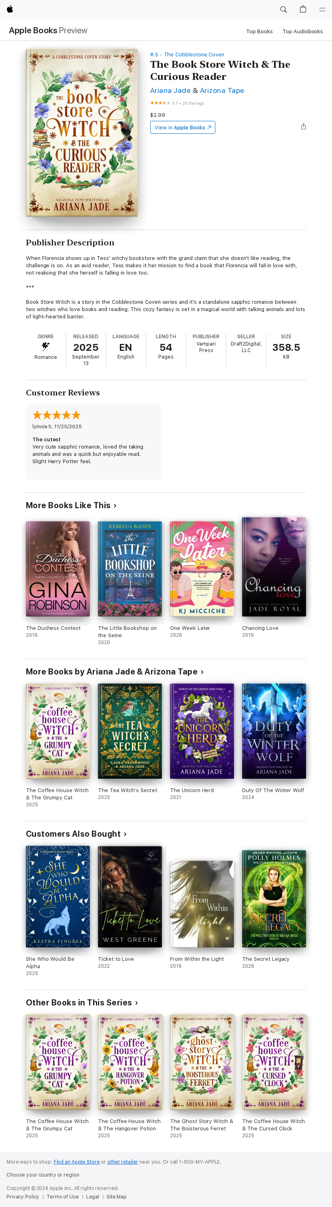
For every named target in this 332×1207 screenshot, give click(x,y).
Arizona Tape (222, 90)
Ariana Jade (170, 90)
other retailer (122, 1162)
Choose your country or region (42, 1175)
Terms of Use (63, 1197)
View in (180, 128)
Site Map (116, 1197)
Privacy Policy (22, 1197)
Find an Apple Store (77, 1162)
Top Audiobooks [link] (303, 31)
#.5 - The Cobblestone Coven (187, 55)
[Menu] (322, 9)
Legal (92, 1197)
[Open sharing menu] (304, 127)
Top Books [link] (259, 31)
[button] (283, 9)
